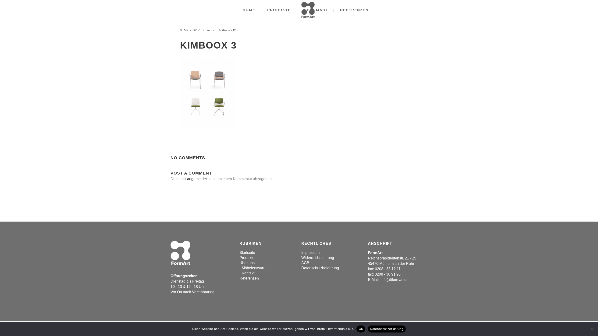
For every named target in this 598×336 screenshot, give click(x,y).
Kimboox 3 (208, 45)
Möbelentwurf (253, 268)
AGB (305, 263)
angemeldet (197, 179)
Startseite (247, 253)
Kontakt (248, 273)
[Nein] (592, 329)
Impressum (310, 253)
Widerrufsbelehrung (317, 258)
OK (361, 329)
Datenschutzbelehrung (320, 268)
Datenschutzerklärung (386, 329)
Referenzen (249, 278)
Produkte (246, 258)
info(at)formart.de (395, 280)
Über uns (247, 263)
